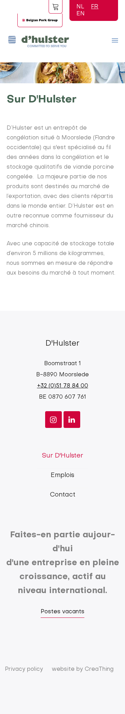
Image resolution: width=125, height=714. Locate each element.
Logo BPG (40, 20)
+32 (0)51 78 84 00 (62, 386)
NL (80, 7)
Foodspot (55, 6)
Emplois (62, 475)
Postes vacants (62, 612)
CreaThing (99, 669)
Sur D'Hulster (62, 456)
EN (80, 14)
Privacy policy (24, 669)
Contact (62, 495)
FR (94, 7)
